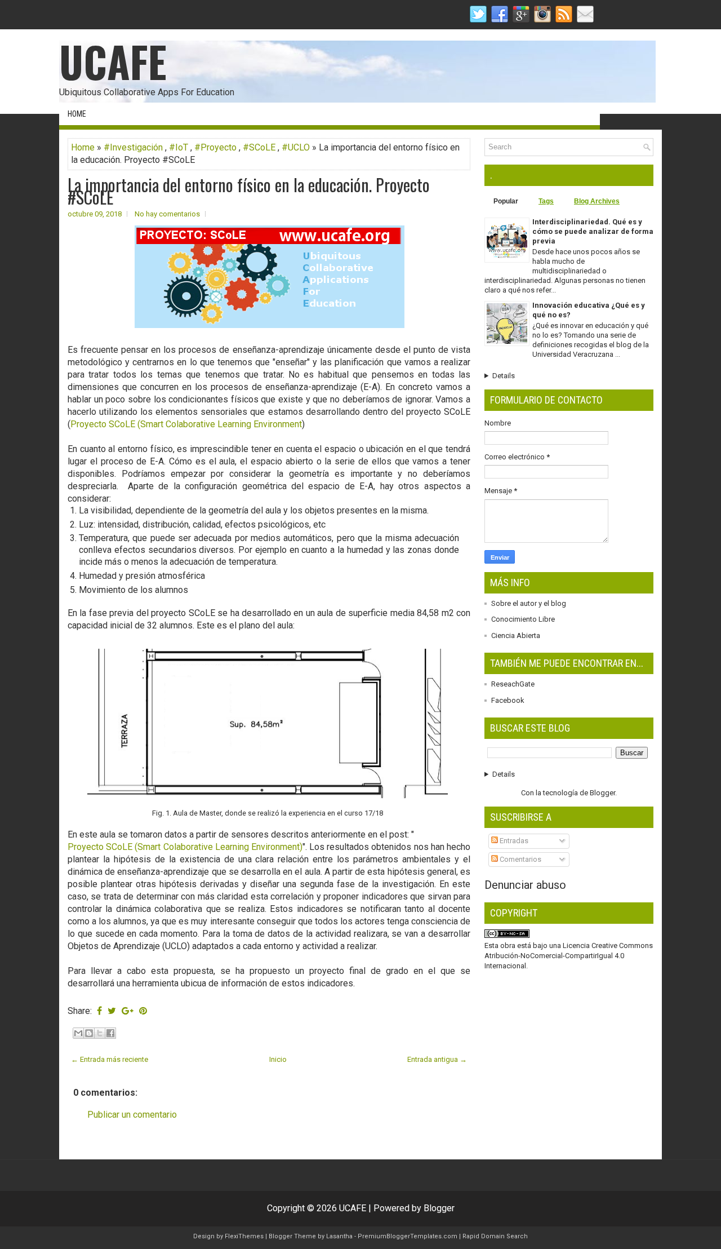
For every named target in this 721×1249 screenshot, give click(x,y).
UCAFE (113, 61)
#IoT (178, 147)
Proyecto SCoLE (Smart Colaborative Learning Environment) (185, 846)
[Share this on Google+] (127, 1011)
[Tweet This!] (112, 1011)
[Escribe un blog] (89, 1033)
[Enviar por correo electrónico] (78, 1033)
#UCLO (296, 147)
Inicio (278, 1059)
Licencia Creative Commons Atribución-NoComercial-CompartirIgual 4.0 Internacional (568, 955)
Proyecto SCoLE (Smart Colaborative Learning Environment (186, 424)
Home (77, 113)
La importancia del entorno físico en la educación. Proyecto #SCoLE (249, 191)
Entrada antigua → (437, 1059)
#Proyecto (215, 147)
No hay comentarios (167, 214)
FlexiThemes (244, 1236)
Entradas (513, 840)
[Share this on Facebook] (99, 1011)
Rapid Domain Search (495, 1236)
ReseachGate (513, 684)
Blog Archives (597, 201)
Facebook (507, 700)
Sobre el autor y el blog (528, 603)
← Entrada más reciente (109, 1059)
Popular (505, 201)
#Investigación (133, 147)
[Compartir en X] (99, 1033)
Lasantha (339, 1236)
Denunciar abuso (525, 885)
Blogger (602, 793)
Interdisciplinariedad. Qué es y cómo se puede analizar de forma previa (592, 231)
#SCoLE (259, 147)
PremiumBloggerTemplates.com (407, 1236)
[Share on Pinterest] (143, 1011)
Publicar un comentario (132, 1114)
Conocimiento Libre (523, 619)
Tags (546, 201)
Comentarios (519, 859)
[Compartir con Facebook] (110, 1033)
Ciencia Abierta (515, 635)
